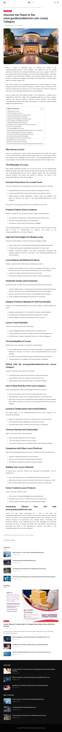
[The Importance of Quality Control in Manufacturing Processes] (7, 570)
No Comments (20, 25)
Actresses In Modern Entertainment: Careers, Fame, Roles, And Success (31, 652)
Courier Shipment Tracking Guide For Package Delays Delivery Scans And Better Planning (29, 625)
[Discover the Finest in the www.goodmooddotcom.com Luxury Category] (31, 46)
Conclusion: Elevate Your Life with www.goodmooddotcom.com (25, 143)
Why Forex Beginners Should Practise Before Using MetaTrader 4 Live (31, 637)
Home (5, 7)
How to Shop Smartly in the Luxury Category (20, 132)
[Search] (57, 2)
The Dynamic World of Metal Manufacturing (24, 560)
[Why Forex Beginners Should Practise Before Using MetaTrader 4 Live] (7, 639)
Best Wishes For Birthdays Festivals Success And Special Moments (30, 644)
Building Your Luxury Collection (17, 139)
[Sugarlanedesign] (31, 2)
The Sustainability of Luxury (16, 128)
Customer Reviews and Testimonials (18, 136)
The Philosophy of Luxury (15, 113)
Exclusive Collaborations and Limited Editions (21, 134)
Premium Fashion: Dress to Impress (17, 117)
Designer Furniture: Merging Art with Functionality (22, 124)
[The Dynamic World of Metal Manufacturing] (7, 562)
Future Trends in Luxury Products (17, 141)
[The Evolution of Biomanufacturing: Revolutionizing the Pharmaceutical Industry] (7, 578)
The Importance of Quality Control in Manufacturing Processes (29, 568)
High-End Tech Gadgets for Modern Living (19, 119)
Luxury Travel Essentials (14, 126)
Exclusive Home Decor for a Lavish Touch (19, 115)
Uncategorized (7, 11)
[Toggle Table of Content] (41, 108)
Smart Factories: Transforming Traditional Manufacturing (28, 552)
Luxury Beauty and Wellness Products (18, 120)
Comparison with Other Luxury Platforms (19, 138)
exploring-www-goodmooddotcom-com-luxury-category (19, 535)
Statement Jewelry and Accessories (17, 122)
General (6, 621)
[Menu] (5, 2)
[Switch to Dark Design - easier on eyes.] (55, 2)
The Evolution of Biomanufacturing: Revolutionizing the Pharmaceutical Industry (33, 576)
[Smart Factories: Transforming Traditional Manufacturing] (7, 554)
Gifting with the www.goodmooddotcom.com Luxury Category (25, 130)
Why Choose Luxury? (13, 111)
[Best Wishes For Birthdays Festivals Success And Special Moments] (7, 646)
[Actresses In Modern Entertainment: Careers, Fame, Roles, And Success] (7, 654)
